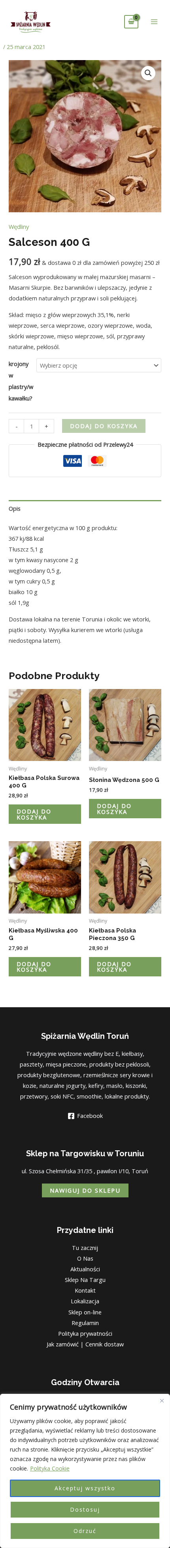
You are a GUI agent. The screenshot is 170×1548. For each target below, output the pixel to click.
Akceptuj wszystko (85, 1488)
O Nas (85, 1258)
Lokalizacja (85, 1301)
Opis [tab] (15, 508)
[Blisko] (161, 1400)
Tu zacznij (85, 1248)
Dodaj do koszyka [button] (34, 814)
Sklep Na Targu (85, 1280)
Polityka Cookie (50, 1468)
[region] (85, 1471)
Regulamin (85, 1323)
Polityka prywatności (85, 1333)
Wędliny (19, 226)
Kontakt (85, 1290)
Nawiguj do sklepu (85, 1190)
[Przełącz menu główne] (154, 22)
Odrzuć (85, 1531)
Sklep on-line (85, 1312)
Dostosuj (85, 1509)
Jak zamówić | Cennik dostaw (85, 1344)
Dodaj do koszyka (104, 426)
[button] (148, 73)
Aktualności (85, 1269)
